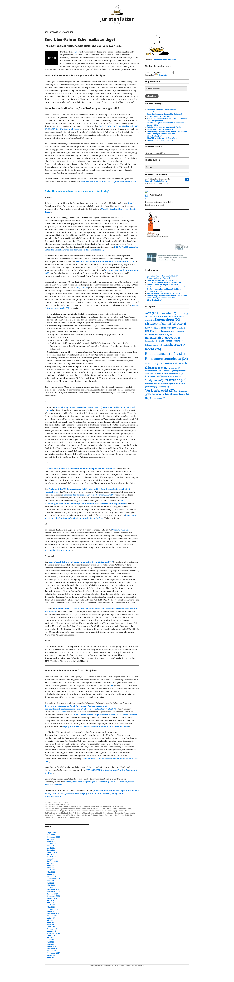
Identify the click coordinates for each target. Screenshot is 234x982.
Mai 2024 (50, 846)
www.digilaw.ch (53, 796)
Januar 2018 (51, 946)
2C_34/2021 (82, 287)
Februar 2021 (52, 887)
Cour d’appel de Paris (64, 811)
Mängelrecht (180, 371)
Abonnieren (151, 96)
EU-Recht (73, 806)
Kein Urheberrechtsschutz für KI (160, 140)
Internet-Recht (83, 806)
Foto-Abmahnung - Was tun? (158, 278)
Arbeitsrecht (62, 806)
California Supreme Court (120, 809)
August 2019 (51, 918)
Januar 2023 (51, 859)
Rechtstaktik (167, 376)
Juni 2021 (50, 881)
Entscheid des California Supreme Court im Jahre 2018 (89, 495)
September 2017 (53, 953)
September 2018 (53, 933)
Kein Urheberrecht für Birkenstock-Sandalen (165, 127)
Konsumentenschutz (166, 358)
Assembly (97, 809)
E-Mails (181, 328)
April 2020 (51, 905)
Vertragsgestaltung (158, 387)
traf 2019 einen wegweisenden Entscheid (82, 468)
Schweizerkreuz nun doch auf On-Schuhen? (164, 114)
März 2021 (51, 885)
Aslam (89, 809)
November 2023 (53, 850)
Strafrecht (174, 380)
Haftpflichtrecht (153, 334)
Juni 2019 (50, 922)
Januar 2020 (52, 911)
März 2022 (51, 872)
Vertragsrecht (118, 806)
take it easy (86, 815)
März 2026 (51, 835)
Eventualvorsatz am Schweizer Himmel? (163, 293)
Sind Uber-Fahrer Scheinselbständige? (80, 39)
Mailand (64, 813)
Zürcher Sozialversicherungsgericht (65, 817)
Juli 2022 (50, 863)
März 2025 (51, 841)
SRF (111, 685)
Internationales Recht (157, 345)
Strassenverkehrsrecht (158, 383)
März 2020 (51, 907)
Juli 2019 (50, 920)
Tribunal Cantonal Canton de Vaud (105, 815)
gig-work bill (119, 811)
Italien (128, 811)
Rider (105, 813)
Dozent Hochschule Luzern (156, 181)
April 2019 (51, 927)
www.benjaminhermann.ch (165, 60)
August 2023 (52, 852)
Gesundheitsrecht (173, 331)
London (57, 813)
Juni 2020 (50, 903)
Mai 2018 (50, 942)
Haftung (166, 334)
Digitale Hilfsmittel (160, 323)
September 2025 (53, 837)
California (106, 809)
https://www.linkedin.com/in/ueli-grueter (102, 793)
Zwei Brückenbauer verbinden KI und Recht (164, 129)
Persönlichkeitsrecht (170, 373)
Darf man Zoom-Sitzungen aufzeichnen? (163, 285)
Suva (79, 815)
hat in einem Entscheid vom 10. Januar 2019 (81, 562)
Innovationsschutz (172, 340)
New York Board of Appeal (79, 813)
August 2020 (52, 898)
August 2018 (51, 935)
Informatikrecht (153, 341)
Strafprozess (154, 380)
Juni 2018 (50, 940)
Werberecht (155, 394)
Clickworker (50, 811)
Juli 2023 (50, 855)
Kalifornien (49, 813)
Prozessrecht (153, 376)
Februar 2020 (52, 909)
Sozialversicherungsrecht (101, 806)
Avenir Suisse (60, 711)
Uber (77, 52)
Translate (163, 75)
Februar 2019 (52, 929)
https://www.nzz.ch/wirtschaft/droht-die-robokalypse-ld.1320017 (95, 726)
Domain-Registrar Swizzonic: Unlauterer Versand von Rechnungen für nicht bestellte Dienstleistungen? (167, 134)
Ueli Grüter (129, 815)
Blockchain (150, 320)
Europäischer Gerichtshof (92, 811)
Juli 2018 (50, 938)
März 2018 (51, 944)
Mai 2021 (50, 883)
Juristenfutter (117, 19)
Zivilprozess (157, 398)
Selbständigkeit (130, 813)
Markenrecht (152, 371)
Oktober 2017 (52, 951)
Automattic (139, 965)
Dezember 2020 (53, 890)
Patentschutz (150, 374)
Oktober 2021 (52, 876)
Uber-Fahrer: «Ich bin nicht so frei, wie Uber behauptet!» (108, 181)
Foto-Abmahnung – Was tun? (158, 116)
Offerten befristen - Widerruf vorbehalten (164, 282)
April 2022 (51, 870)
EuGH (79, 811)
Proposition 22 (96, 813)
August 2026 (52, 833)
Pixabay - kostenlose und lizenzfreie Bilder (164, 289)
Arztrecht (179, 316)
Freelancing (108, 811)
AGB (150, 313)
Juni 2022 (50, 865)
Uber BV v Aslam (120, 530)
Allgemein (166, 313)
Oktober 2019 (52, 916)
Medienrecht (166, 371)
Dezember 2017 (53, 949)
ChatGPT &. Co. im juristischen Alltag (162, 138)
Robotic (176, 376)
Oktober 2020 (52, 894)
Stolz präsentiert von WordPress (103, 965)
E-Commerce (166, 327)
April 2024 (51, 848)
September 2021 (53, 879)
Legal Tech (159, 367)
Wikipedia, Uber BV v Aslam (58, 550)
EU (74, 811)
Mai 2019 (50, 925)
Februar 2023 (52, 857)
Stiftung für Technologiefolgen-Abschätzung (86, 781)
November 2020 (53, 892)
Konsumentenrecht (165, 353)
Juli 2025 (50, 839)
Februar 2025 (52, 844)
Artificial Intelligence (166, 316)
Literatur (174, 368)
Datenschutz (167, 319)
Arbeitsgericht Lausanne (65, 809)
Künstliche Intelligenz (153, 364)
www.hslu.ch (132, 790)
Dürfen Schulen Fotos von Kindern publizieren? (166, 287)
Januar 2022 (51, 874)
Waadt (47, 817)
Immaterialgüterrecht (162, 337)
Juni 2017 (50, 957)
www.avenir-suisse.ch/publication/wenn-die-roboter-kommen (105, 714)
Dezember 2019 (53, 914)
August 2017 (51, 955)
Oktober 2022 (52, 861)
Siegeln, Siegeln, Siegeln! (156, 291)
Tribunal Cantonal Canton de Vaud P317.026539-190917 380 (105, 261)
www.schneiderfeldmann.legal (109, 790)
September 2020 (53, 896)
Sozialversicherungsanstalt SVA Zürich (60, 815)
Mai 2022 (50, 868)
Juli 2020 (50, 900)
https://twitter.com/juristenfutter (62, 793)
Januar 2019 (51, 931)
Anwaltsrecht (182, 314)
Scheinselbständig (115, 813)
